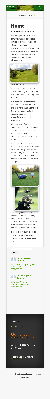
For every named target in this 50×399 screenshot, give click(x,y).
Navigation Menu (25, 15)
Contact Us (18, 327)
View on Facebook (16, 268)
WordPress (25, 377)
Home (16, 321)
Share (15, 270)
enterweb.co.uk (17, 359)
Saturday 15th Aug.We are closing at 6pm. (21, 283)
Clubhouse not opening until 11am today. (23, 265)
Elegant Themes (25, 374)
